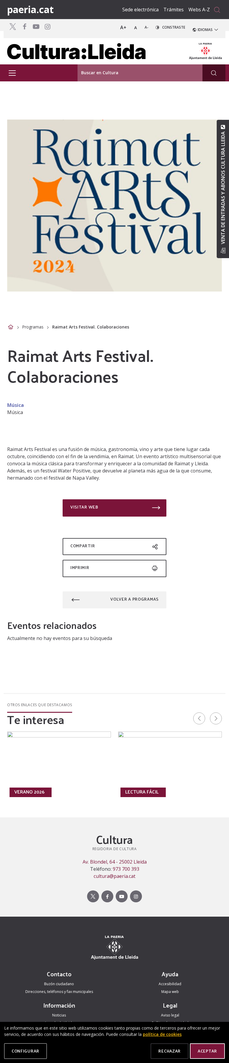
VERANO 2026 (29, 792)
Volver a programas (134, 599)
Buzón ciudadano (59, 983)
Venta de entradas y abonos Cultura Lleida (222, 187)
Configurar (25, 1051)
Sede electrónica (140, 9)
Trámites (173, 9)
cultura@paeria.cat (114, 876)
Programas (33, 327)
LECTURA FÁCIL (142, 792)
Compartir (82, 545)
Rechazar (169, 1051)
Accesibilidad (170, 983)
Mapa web (170, 991)
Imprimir (79, 567)
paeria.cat (30, 9)
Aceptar (207, 1051)
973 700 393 (126, 869)
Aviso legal (170, 1015)
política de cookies (162, 1034)
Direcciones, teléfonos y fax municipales (59, 991)
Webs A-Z (199, 9)
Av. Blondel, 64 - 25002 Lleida (115, 862)
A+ (123, 27)
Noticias (59, 1015)
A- (146, 27)
